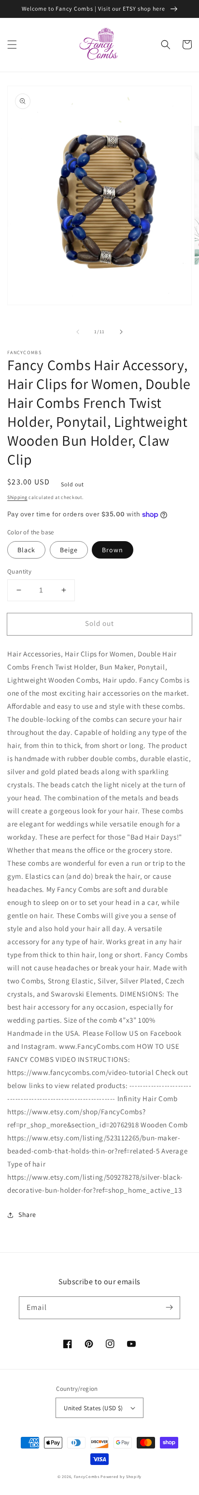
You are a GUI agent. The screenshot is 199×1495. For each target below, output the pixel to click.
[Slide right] (121, 332)
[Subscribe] (169, 1307)
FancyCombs (87, 1476)
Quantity (19, 571)
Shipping (17, 497)
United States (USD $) (93, 1408)
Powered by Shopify (121, 1476)
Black (26, 549)
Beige (69, 549)
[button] (12, 44)
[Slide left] (77, 332)
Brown (112, 549)
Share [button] (27, 1214)
